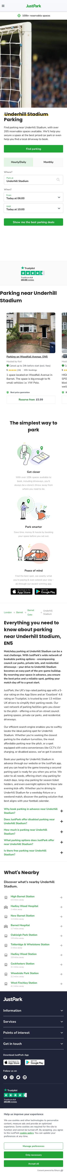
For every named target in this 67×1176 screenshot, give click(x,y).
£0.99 (31, 399)
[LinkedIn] (25, 1077)
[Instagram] (12, 1077)
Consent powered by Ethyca (48, 1170)
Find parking (33, 149)
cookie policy (27, 1133)
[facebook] (5, 1077)
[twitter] (18, 1077)
